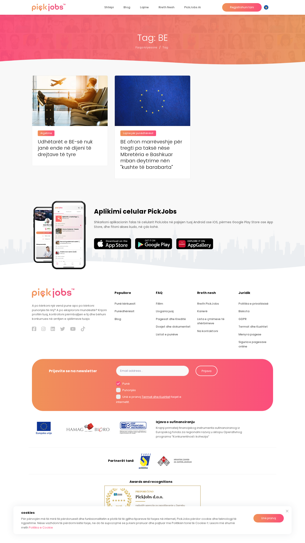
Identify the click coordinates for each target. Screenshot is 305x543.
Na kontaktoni (207, 331)
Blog (126, 7)
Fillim (159, 303)
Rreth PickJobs (208, 303)
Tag (165, 47)
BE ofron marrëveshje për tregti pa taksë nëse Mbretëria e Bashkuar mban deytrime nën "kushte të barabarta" (151, 155)
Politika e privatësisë (253, 303)
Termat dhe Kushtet (253, 326)
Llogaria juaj (164, 311)
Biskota (243, 311)
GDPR (242, 319)
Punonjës (129, 390)
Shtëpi (109, 7)
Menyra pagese (249, 334)
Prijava (206, 371)
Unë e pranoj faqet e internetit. (148, 399)
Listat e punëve (167, 334)
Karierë (202, 311)
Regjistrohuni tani (242, 7)
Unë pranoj (268, 518)
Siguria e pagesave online (252, 344)
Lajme (144, 7)
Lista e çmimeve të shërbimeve (210, 321)
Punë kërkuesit (125, 303)
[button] (267, 7)
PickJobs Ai (192, 7)
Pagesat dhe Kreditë (171, 319)
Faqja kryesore (146, 47)
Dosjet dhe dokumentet (173, 326)
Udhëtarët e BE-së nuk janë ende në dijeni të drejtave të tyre (65, 148)
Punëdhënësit (124, 311)
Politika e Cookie (41, 527)
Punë (126, 384)
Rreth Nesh (166, 7)
